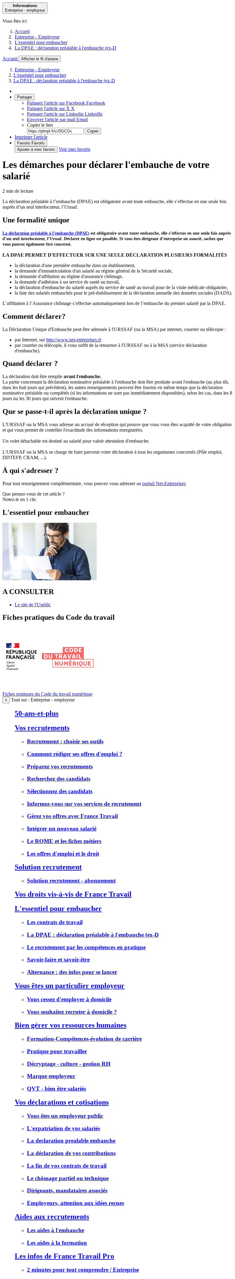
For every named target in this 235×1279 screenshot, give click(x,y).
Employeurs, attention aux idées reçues (75, 1203)
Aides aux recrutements (52, 1217)
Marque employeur (51, 1076)
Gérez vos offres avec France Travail (72, 816)
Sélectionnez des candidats (59, 791)
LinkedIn (65, 114)
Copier (93, 131)
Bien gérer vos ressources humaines (70, 1025)
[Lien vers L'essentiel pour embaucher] (49, 578)
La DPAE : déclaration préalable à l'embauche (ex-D (65, 47)
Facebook (66, 103)
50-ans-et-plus (36, 713)
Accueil (22, 31)
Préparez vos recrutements (60, 766)
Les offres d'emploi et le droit (63, 853)
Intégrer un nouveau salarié (61, 828)
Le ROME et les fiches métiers (64, 841)
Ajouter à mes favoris (36, 149)
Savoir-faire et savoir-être (58, 959)
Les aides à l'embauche (55, 1230)
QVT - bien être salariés (56, 1088)
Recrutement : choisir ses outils (65, 741)
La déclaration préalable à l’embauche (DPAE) (45, 233)
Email (57, 119)
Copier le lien (40, 125)
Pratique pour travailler (57, 1051)
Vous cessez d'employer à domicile (69, 999)
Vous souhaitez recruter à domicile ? (72, 1012)
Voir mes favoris (74, 149)
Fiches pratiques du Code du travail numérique (47, 694)
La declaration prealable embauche (71, 1140)
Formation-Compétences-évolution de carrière (84, 1038)
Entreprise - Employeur (37, 36)
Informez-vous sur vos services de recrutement (84, 804)
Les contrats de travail (55, 922)
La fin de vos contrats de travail (66, 1165)
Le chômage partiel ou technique (68, 1178)
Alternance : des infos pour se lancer (72, 972)
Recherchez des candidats (58, 778)
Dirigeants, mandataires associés (67, 1190)
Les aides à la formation (57, 1243)
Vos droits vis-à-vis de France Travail (73, 894)
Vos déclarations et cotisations (62, 1102)
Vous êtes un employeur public (65, 1116)
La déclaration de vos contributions (71, 1153)
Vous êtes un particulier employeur (70, 986)
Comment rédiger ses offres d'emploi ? (74, 754)
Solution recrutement (48, 867)
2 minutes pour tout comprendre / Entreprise (83, 1269)
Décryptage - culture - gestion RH (68, 1064)
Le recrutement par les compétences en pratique (86, 947)
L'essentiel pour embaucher (41, 42)
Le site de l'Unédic (33, 604)
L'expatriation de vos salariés (63, 1128)
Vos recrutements (42, 728)
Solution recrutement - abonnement (71, 880)
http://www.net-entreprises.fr (73, 339)
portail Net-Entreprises (164, 483)
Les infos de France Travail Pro (64, 1256)
